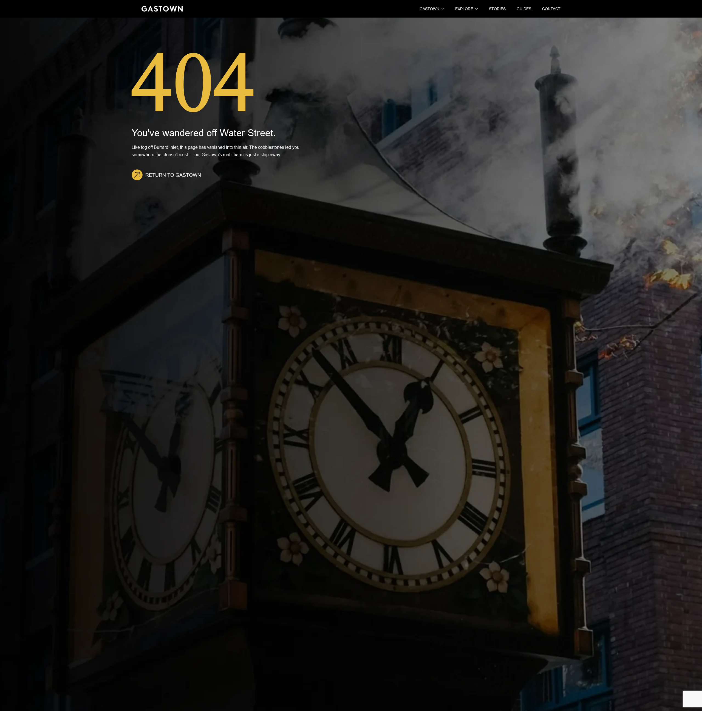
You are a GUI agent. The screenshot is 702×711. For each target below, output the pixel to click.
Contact (551, 9)
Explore (464, 9)
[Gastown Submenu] (441, 8)
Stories (497, 9)
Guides (524, 9)
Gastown (429, 9)
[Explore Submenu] (475, 8)
